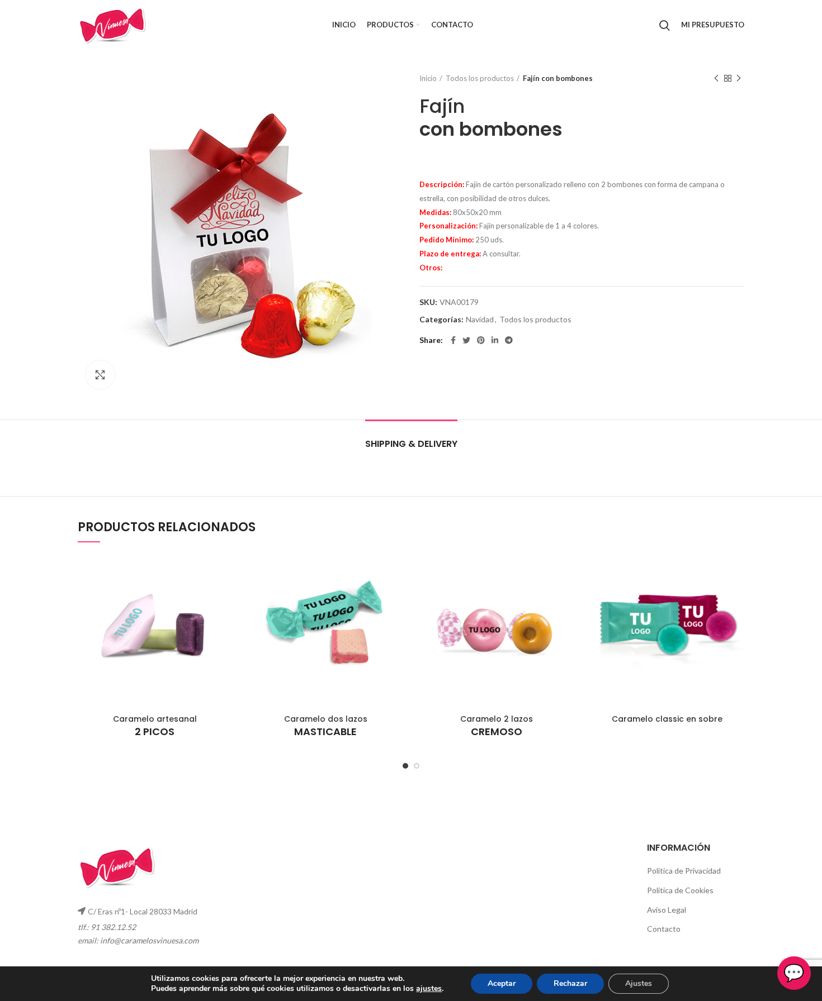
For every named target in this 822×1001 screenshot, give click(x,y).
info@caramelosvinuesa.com (149, 940)
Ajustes (638, 983)
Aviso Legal (666, 909)
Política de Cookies (680, 890)
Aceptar (502, 983)
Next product (738, 78)
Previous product (716, 78)
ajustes (429, 989)
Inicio (428, 78)
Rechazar (570, 983)
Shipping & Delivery (411, 443)
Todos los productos (480, 78)
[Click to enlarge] (100, 375)
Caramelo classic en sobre (667, 718)
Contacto (664, 928)
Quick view (224, 572)
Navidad (480, 319)
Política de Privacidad (684, 870)
